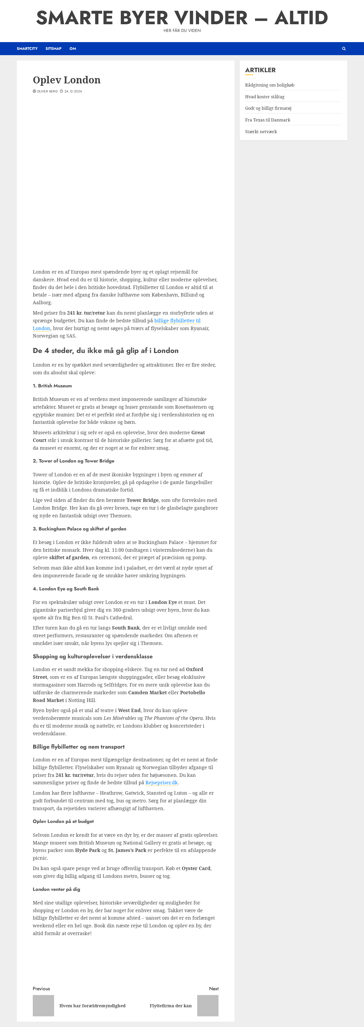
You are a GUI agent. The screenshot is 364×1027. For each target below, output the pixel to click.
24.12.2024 (73, 92)
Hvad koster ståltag (265, 96)
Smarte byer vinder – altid (182, 17)
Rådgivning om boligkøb (269, 85)
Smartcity (27, 48)
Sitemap (54, 48)
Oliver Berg (47, 92)
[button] (344, 48)
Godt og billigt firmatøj (268, 108)
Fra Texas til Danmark (267, 120)
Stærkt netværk (261, 131)
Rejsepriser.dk (161, 782)
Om (73, 48)
